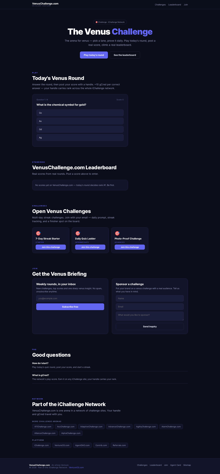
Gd (40, 129)
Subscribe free (70, 306)
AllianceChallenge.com (44, 433)
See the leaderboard (125, 55)
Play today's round (94, 55)
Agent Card (175, 465)
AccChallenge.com (65, 426)
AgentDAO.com (82, 445)
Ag (40, 137)
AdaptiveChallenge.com (91, 426)
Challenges (160, 4)
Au (40, 121)
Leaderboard (174, 4)
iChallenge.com (41, 445)
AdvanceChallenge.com (119, 426)
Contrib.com (101, 445)
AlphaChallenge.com (70, 433)
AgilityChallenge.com (146, 426)
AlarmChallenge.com (171, 426)
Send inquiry (150, 326)
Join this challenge (51, 247)
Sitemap (187, 465)
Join (186, 4)
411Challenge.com (42, 426)
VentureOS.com (62, 445)
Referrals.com (119, 445)
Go (40, 113)
